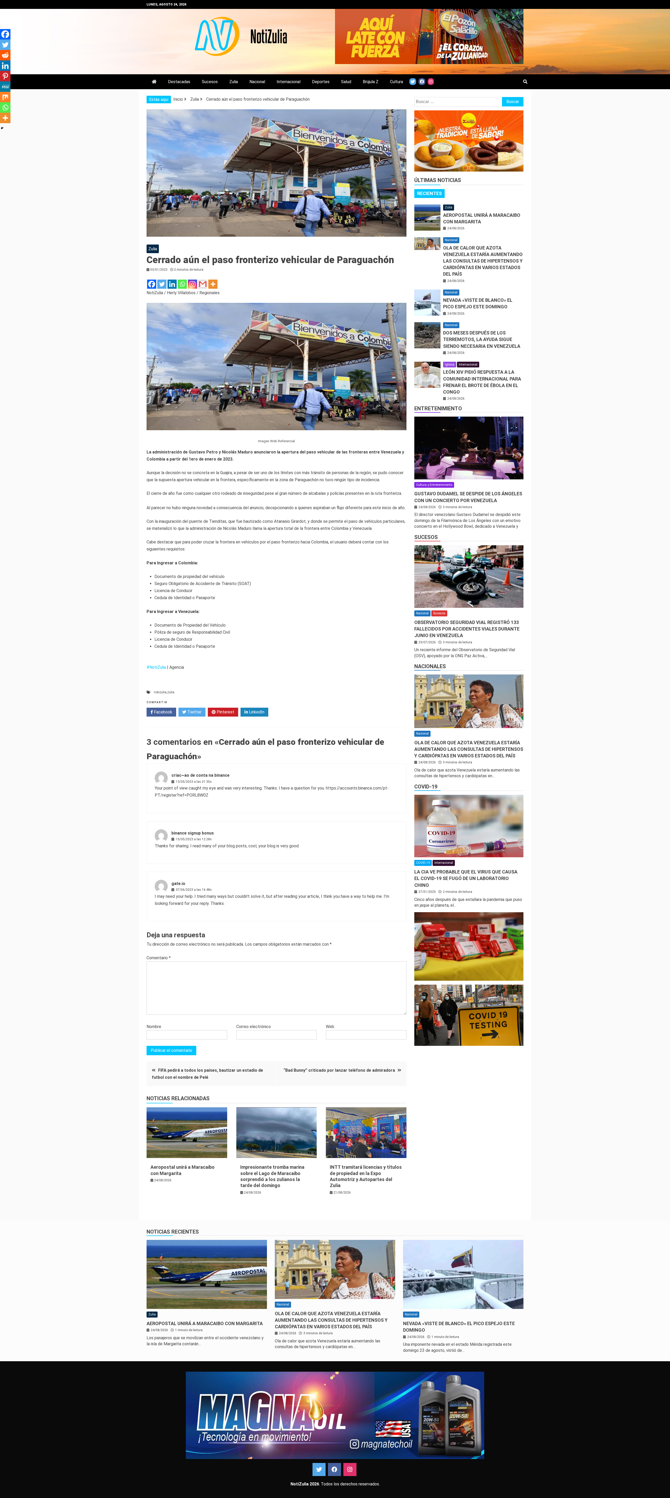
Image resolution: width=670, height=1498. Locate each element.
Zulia (233, 81)
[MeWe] (5, 86)
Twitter (194, 712)
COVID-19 (425, 787)
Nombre (154, 1026)
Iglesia (449, 364)
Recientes (429, 193)
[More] (212, 284)
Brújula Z (370, 81)
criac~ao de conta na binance (200, 775)
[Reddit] (5, 55)
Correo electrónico (253, 1026)
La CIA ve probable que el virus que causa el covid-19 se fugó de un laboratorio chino (465, 878)
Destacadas (179, 81)
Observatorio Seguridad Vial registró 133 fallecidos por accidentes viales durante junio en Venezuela (467, 629)
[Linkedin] (172, 284)
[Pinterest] (5, 76)
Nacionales (430, 666)
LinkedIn (256, 712)
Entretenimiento (438, 408)
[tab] (429, 193)
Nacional (257, 81)
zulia (170, 692)
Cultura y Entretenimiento (434, 485)
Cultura (396, 81)
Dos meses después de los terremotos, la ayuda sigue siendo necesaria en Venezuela (481, 339)
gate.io (178, 883)
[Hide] (2, 128)
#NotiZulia (156, 667)
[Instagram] (192, 284)
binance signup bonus (192, 833)
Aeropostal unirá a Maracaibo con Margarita (205, 1323)
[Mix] (5, 97)
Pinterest (225, 712)
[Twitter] (161, 284)
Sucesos (210, 81)
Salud (346, 81)
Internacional (288, 81)
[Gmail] (202, 284)
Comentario (159, 957)
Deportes (321, 81)
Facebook (162, 712)
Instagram (349, 1469)
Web (330, 1026)
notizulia (160, 692)
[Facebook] (151, 284)
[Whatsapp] (182, 284)
